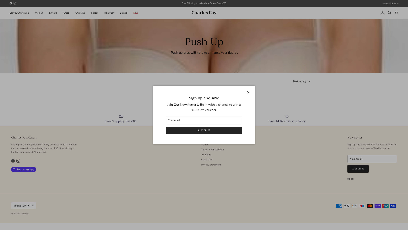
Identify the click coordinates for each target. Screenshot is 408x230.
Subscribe (203, 130)
